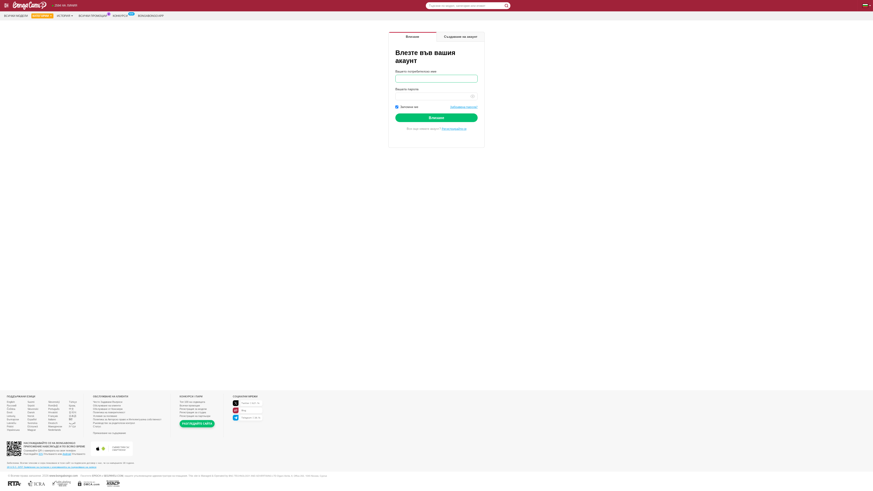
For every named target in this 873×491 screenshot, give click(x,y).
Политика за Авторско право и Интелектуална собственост (127, 419)
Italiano (52, 419)
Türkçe (73, 402)
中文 (71, 409)
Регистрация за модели (193, 409)
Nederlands (54, 429)
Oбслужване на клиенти (107, 405)
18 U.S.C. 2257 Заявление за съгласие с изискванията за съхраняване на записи (51, 467)
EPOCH (96, 475)
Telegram (250, 417)
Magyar (32, 429)
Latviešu (11, 423)
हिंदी (70, 419)
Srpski (31, 405)
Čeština (11, 409)
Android (67, 454)
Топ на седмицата (192, 402)
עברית (72, 426)
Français (53, 416)
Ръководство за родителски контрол (114, 423)
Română (53, 405)
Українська (13, 429)
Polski (10, 426)
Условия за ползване (105, 416)
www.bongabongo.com (63, 475)
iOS (41, 454)
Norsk (31, 416)
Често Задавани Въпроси (107, 402)
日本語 (72, 416)
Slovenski (33, 409)
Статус (97, 426)
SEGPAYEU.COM (113, 475)
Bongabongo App (151, 16)
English (11, 402)
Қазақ (72, 405)
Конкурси (120, 16)
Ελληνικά (33, 426)
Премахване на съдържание (109, 433)
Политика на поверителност (109, 412)
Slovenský (54, 402)
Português (54, 409)
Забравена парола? (464, 107)
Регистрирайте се (454, 129)
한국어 (72, 412)
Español (32, 419)
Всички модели (16, 16)
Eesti (9, 412)
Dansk (31, 412)
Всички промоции (93, 16)
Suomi (31, 402)
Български (13, 419)
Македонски (55, 426)
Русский (11, 405)
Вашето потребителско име (415, 71)
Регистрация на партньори (195, 416)
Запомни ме (409, 107)
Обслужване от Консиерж (108, 409)
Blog (243, 410)
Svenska (32, 423)
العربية (72, 423)
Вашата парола (407, 89)
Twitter (250, 403)
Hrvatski (53, 412)
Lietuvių (11, 416)
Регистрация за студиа (193, 412)
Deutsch (53, 423)
